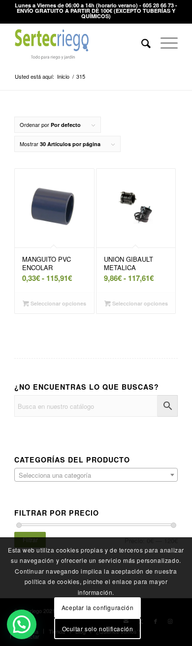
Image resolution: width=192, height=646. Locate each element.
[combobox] (96, 475)
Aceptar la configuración (97, 607)
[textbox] (96, 475)
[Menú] (164, 42)
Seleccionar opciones (57, 303)
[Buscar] (141, 42)
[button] (21, 624)
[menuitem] (141, 42)
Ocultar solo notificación (97, 628)
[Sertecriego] (79, 42)
